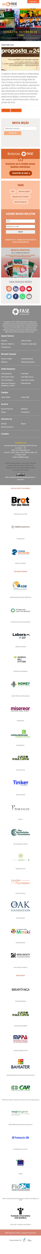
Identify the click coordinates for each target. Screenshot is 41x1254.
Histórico (4, 341)
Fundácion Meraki (20, 942)
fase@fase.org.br (23, 457)
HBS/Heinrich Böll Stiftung (20, 671)
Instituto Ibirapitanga (20, 1001)
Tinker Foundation (20, 794)
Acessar (6, 110)
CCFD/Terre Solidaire (20, 563)
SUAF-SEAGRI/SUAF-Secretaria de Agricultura (20, 1124)
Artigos (23, 424)
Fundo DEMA (5, 397)
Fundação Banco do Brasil (20, 1149)
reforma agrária (24, 191)
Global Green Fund (20, 868)
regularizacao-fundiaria (20, 197)
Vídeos (3, 412)
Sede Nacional (26, 383)
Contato (5, 434)
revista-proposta (21, 202)
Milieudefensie (20, 745)
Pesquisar (13, 133)
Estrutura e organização (29, 344)
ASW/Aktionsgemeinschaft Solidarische (20, 597)
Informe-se (6, 419)
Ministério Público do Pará (20, 1050)
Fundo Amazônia (20, 770)
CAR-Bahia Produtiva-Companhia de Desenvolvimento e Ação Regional (20, 1100)
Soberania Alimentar (27, 362)
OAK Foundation (20, 918)
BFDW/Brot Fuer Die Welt (20, 514)
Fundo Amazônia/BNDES (20, 1026)
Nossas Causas (8, 354)
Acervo (4, 404)
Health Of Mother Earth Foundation (20, 696)
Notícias (4, 424)
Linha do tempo (26, 341)
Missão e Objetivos (7, 344)
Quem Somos (7, 336)
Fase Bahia (24, 374)
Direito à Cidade (6, 359)
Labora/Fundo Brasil (20, 646)
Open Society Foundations (20, 967)
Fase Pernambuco (7, 380)
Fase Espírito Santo (7, 377)
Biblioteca (24, 409)
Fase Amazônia (6, 374)
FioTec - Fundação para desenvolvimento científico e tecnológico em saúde (20, 1199)
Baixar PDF (16, 110)
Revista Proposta (7, 409)
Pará (12, 191)
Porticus (20, 819)
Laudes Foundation (20, 893)
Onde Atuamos (8, 369)
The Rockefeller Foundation (20, 844)
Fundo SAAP (25, 397)
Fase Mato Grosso (27, 377)
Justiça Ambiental (27, 359)
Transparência (5, 347)
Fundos (4, 392)
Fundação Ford (20, 538)
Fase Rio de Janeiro (27, 380)
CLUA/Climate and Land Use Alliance (20, 622)
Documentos (25, 412)
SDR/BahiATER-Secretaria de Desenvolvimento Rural (20, 1075)
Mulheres (4, 362)
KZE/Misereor (20, 720)
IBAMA (20, 1174)
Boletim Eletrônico (7, 427)
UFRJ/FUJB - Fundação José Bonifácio (20, 1224)
